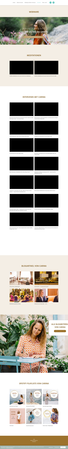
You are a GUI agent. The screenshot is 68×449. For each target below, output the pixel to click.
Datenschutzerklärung (9, 447)
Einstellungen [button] (51, 447)
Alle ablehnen (57, 447)
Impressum (34, 441)
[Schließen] (66, 447)
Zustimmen (63, 447)
